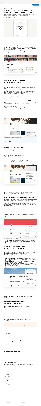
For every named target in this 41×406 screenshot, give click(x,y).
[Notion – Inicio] (1, 4)
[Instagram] (5, 377)
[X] (5, 333)
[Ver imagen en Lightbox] (36, 137)
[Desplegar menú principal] (40, 5)
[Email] (10, 333)
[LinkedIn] (6, 333)
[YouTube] (11, 377)
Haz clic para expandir (12, 141)
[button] (20, 65)
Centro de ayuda (6, 8)
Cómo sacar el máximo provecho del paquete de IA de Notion (14, 302)
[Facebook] (8, 333)
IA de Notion (11, 8)
